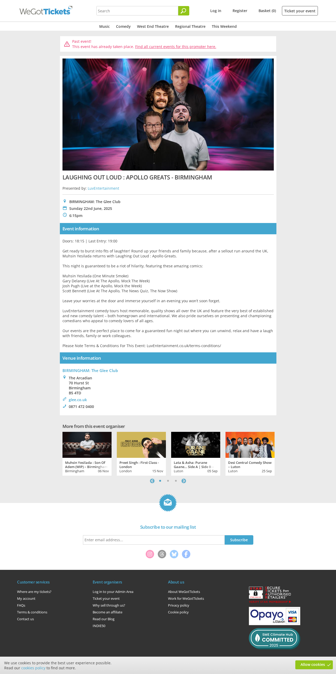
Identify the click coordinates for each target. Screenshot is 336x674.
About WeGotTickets (184, 591)
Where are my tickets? (34, 591)
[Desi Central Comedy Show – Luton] (250, 444)
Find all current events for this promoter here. (175, 46)
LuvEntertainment (103, 188)
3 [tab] (175, 481)
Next (183, 481)
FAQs (21, 605)
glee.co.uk (78, 399)
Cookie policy (178, 612)
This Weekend (224, 26)
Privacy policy (178, 605)
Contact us (25, 619)
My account (26, 598)
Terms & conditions (32, 612)
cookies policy (33, 667)
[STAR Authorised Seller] (270, 602)
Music (104, 26)
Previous (152, 481)
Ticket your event (300, 10)
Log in (215, 10)
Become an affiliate (107, 612)
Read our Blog (103, 619)
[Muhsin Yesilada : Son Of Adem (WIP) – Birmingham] (87, 444)
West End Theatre (153, 26)
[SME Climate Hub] (274, 648)
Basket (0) (267, 10)
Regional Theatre (190, 26)
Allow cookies (313, 664)
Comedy (123, 26)
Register (240, 10)
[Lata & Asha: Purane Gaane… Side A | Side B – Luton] (196, 444)
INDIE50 (99, 625)
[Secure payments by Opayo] (274, 624)
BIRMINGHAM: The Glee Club (90, 370)
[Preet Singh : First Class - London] (141, 444)
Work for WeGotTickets (186, 598)
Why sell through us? (109, 605)
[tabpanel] (87, 453)
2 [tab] (168, 481)
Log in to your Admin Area (113, 591)
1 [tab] (160, 481)
